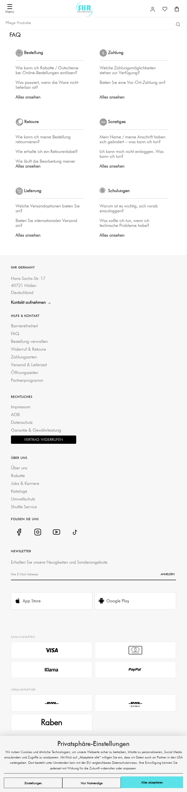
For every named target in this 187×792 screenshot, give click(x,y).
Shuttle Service (24, 506)
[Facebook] (19, 532)
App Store (32, 600)
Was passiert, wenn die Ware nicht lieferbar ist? (47, 85)
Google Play (117, 600)
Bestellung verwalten (29, 341)
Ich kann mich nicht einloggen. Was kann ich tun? (132, 154)
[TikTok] (75, 532)
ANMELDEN (168, 574)
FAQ (15, 333)
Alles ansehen (28, 97)
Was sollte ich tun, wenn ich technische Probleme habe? (124, 223)
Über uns (19, 467)
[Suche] (178, 24)
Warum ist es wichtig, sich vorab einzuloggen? (129, 208)
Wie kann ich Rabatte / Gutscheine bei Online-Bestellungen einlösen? (47, 70)
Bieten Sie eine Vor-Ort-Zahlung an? (133, 82)
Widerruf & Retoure (28, 349)
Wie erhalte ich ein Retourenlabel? (47, 151)
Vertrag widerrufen (43, 439)
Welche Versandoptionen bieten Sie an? (48, 208)
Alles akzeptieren (152, 782)
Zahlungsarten (24, 356)
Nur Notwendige (92, 783)
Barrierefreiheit (24, 325)
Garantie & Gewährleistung (36, 430)
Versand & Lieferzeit (29, 364)
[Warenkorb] (176, 9)
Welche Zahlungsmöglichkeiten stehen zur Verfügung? (128, 70)
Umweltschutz (23, 498)
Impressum (20, 406)
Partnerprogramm (27, 380)
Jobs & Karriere (25, 483)
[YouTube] (56, 532)
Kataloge (19, 491)
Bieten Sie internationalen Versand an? (46, 223)
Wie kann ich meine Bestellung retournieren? (43, 139)
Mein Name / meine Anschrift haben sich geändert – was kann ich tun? (132, 139)
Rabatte (18, 475)
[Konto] (152, 9)
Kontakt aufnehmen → (31, 302)
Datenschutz (22, 422)
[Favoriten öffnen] (164, 9)
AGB (15, 414)
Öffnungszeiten (24, 372)
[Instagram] (38, 532)
